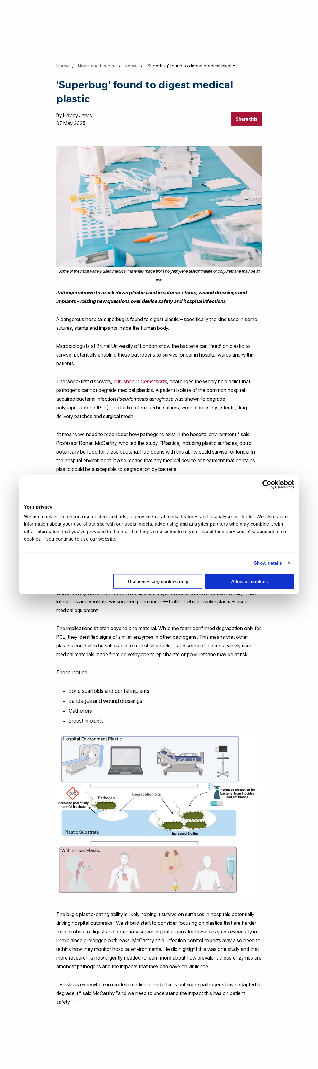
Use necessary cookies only (158, 581)
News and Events (96, 66)
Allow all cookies (249, 581)
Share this (246, 119)
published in (140, 381)
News (130, 66)
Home (62, 66)
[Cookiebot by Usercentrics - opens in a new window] (267, 484)
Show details (268, 563)
